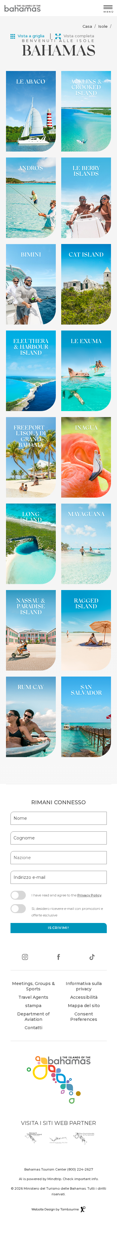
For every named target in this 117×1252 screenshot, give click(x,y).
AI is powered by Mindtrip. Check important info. (58, 1179)
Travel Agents (33, 997)
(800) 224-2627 (80, 1169)
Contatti (33, 1027)
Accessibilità (84, 997)
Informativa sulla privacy (84, 986)
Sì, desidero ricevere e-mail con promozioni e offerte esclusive (67, 912)
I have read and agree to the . (66, 897)
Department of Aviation (31, 1017)
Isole (103, 26)
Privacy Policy (89, 895)
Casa (87, 26)
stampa (33, 1005)
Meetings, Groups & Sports (33, 986)
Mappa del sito (84, 1005)
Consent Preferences (83, 1016)
